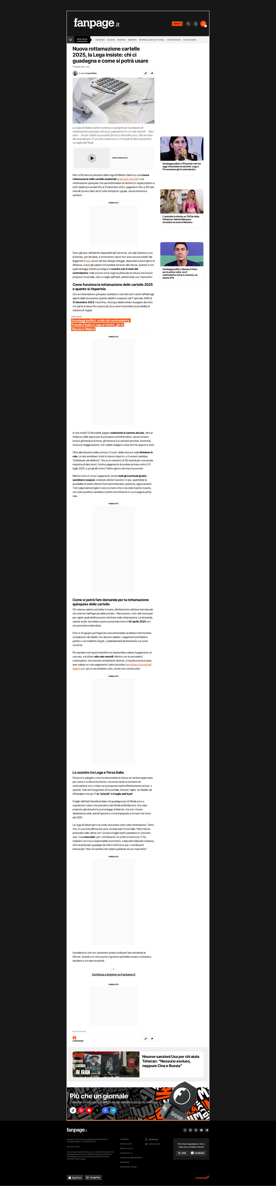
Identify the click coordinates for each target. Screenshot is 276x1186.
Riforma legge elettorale (151, 40)
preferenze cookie (128, 1167)
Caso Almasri (189, 40)
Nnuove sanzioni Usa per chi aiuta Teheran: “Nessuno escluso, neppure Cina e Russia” (170, 1061)
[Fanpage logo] (93, 23)
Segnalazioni (126, 1144)
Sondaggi (100, 40)
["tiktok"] (73, 1110)
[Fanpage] (77, 1130)
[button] (152, 73)
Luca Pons (91, 73)
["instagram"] (81, 1110)
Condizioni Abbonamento (131, 1158)
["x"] (97, 1110)
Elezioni (111, 40)
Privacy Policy (126, 1148)
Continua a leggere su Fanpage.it (113, 974)
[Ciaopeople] (202, 1178)
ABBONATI (177, 24)
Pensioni (121, 40)
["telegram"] (113, 1110)
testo (88, 260)
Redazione (124, 1162)
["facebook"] (105, 1110)
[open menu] (70, 39)
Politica (82, 39)
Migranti (132, 40)
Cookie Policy (126, 1153)
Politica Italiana (79, 1031)
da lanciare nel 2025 (128, 179)
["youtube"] (89, 1110)
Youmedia (124, 1139)
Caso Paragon (174, 40)
